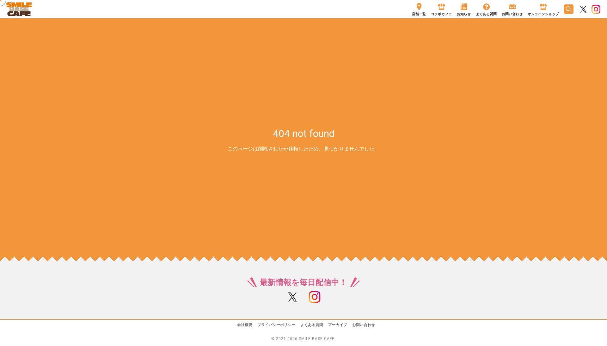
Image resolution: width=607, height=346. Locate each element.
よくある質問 (311, 325)
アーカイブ (337, 325)
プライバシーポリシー (276, 325)
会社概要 (244, 325)
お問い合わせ (363, 325)
